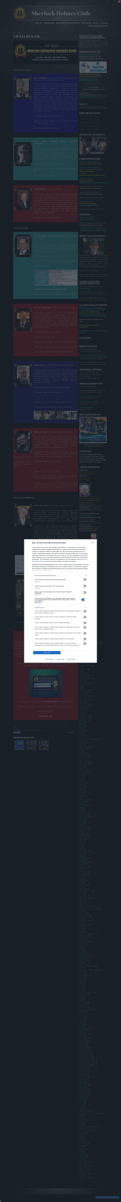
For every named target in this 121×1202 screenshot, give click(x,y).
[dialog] (60, 601)
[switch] (83, 579)
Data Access (60, 659)
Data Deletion (50, 659)
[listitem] (60, 575)
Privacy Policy (71, 659)
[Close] (93, 543)
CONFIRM (46, 652)
